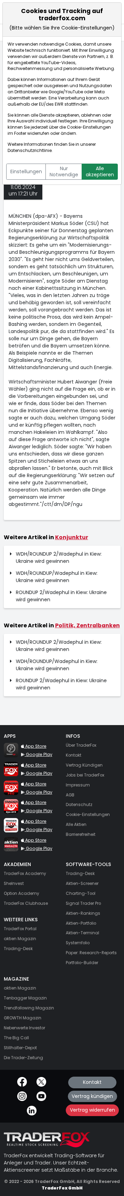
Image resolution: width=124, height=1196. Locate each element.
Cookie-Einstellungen (89, 127)
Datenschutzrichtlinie (30, 150)
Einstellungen (26, 171)
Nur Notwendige (64, 171)
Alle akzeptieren (100, 171)
